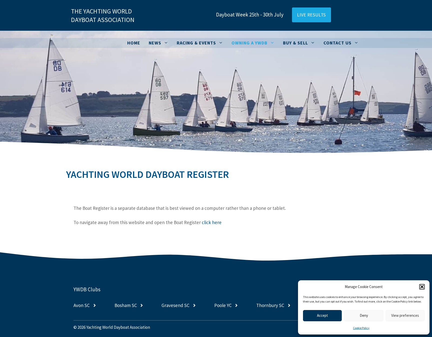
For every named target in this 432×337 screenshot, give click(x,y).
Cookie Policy (361, 328)
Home (133, 43)
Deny (364, 315)
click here (212, 222)
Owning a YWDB (250, 43)
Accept (322, 315)
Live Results (311, 15)
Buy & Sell (295, 43)
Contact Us (338, 43)
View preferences (405, 315)
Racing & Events (196, 43)
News (155, 43)
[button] (422, 286)
